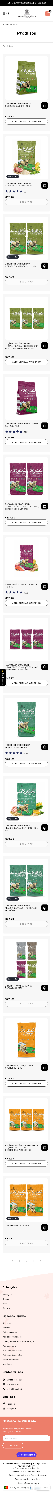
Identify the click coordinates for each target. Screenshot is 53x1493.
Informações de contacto (28, 1483)
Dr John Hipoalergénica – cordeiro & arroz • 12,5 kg (19, 184)
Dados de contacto (11, 1359)
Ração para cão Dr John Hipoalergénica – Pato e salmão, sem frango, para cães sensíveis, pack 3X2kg (22, 667)
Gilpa (5, 1303)
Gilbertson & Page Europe (22, 1463)
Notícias (6, 1327)
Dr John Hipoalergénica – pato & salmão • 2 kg (22, 424)
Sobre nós (7, 1323)
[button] (7, 13)
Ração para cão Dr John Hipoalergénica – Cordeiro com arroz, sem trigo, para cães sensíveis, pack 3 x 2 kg (21, 346)
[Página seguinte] (40, 1261)
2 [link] (26, 1260)
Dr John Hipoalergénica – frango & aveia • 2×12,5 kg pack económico (21, 908)
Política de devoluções (12, 1350)
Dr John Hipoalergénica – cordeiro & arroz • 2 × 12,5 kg (20, 265)
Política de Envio (9, 1346)
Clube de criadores (10, 1332)
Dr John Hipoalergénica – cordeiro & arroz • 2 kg (18, 104)
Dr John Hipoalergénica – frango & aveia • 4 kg (18, 746)
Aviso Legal (7, 1364)
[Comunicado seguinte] (49, 3)
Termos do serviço (39, 1475)
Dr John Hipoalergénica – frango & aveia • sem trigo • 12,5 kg (21, 827)
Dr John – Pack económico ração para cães (19, 987)
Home (5, 24)
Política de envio (22, 1479)
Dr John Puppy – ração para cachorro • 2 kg (19, 1066)
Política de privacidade (18, 1475)
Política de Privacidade (12, 1337)
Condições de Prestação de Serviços (18, 1341)
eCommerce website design (25, 1468)
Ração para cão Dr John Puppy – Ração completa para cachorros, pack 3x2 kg (21, 1147)
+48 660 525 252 (14, 1389)
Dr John (6, 1299)
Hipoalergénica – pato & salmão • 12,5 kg (21, 585)
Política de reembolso (32, 1471)
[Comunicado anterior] (3, 3)
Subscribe (13, 1445)
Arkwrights (7, 1294)
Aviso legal (36, 1479)
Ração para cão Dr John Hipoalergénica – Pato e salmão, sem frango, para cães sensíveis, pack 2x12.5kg (22, 506)
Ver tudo (6, 1308)
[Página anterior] (12, 1261)
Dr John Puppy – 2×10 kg (17, 1225)
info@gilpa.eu (13, 1384)
